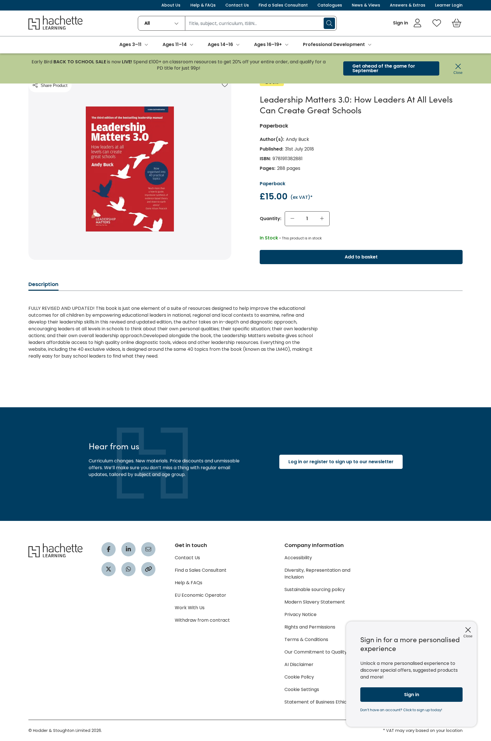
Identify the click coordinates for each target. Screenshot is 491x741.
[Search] (329, 23)
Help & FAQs (203, 5)
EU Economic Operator (200, 595)
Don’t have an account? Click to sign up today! (401, 709)
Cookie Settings (301, 689)
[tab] (43, 286)
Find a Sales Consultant (283, 5)
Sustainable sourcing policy (314, 589)
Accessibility (298, 557)
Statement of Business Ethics (316, 702)
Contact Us (237, 5)
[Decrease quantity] (292, 219)
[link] (407, 23)
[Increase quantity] (322, 219)
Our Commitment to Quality (315, 652)
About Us (170, 5)
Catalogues (329, 5)
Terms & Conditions (306, 639)
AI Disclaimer (298, 664)
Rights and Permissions (309, 627)
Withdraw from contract (202, 620)
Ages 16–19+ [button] (268, 44)
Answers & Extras (407, 5)
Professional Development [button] (334, 44)
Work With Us (190, 607)
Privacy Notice (300, 614)
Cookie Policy (299, 677)
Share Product (54, 85)
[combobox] (161, 23)
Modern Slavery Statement (314, 602)
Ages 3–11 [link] (130, 44)
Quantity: (270, 219)
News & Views (366, 5)
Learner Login (449, 5)
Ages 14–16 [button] (220, 44)
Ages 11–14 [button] (175, 44)
